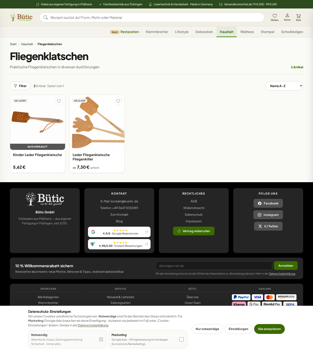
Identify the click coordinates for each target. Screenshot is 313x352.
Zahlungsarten (120, 303)
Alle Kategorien (48, 297)
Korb (298, 20)
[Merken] (59, 101)
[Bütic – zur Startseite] (21, 17)
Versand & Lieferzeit (120, 297)
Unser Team (193, 303)
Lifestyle (182, 32)
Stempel (267, 32)
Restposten (125, 32)
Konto (287, 19)
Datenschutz (194, 214)
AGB (194, 201)
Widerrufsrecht (193, 208)
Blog (119, 221)
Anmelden (285, 265)
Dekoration (204, 32)
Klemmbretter (157, 32)
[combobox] (155, 17)
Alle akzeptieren (269, 329)
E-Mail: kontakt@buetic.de (119, 201)
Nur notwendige (207, 329)
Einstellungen (238, 329)
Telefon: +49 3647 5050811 (119, 208)
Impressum (194, 221)
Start (13, 44)
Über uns (193, 297)
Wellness (247, 32)
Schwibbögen (292, 32)
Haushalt (226, 32)
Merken (275, 20)
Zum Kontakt (119, 214)
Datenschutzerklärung (282, 273)
